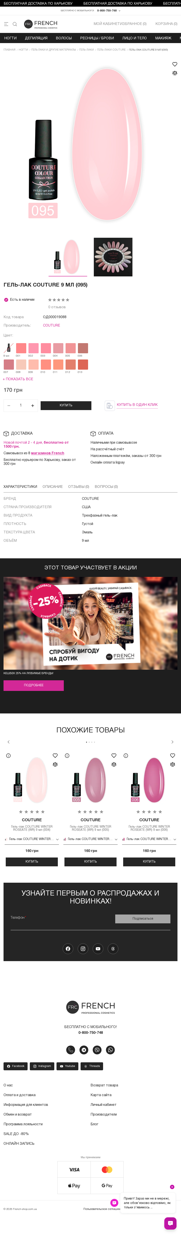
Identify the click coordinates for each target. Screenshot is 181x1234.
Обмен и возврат (18, 1114)
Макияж (163, 38)
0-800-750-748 (107, 11)
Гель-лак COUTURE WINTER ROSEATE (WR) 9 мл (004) (32, 824)
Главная (9, 50)
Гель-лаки (86, 50)
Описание (53, 487)
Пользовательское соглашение (103, 1209)
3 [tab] (91, 742)
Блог (94, 1124)
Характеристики (20, 487)
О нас (8, 1085)
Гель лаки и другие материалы (53, 50)
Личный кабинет (103, 1105)
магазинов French (47, 453)
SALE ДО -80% (16, 1134)
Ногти (10, 38)
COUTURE (51, 325)
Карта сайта (100, 1095)
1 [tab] (86, 742)
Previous (8, 742)
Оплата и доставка (20, 1095)
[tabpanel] (31, 808)
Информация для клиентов (26, 1105)
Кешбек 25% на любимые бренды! (28, 673)
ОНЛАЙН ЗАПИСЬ (19, 1143)
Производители (103, 1114)
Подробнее (33, 685)
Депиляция (36, 38)
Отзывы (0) (78, 487)
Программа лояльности (23, 1124)
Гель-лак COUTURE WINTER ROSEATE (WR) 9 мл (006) (149, 824)
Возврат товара (104, 1085)
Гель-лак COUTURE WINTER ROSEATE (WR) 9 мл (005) (90, 824)
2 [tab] (89, 742)
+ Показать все (18, 379)
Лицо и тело (134, 38)
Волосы (64, 38)
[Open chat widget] (170, 1223)
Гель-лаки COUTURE (111, 50)
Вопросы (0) (106, 487)
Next (172, 742)
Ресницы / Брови (97, 38)
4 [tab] (94, 742)
